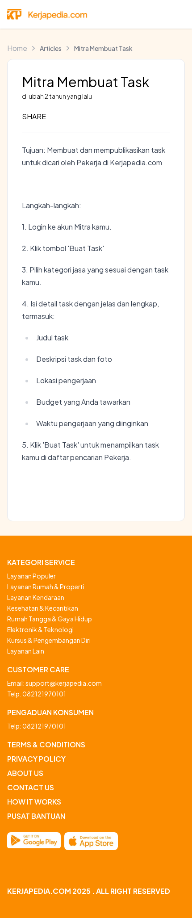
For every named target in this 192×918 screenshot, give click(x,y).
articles (51, 48)
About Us (25, 773)
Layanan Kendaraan (35, 597)
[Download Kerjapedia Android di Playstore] (34, 841)
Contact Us (30, 787)
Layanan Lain (25, 651)
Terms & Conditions (46, 744)
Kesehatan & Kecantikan (42, 608)
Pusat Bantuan (36, 816)
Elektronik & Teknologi (40, 629)
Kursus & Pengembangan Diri (49, 640)
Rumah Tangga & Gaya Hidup (49, 619)
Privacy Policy (36, 758)
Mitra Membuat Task (103, 48)
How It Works (34, 801)
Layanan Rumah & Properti (45, 587)
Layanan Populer (31, 576)
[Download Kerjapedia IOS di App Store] (91, 841)
